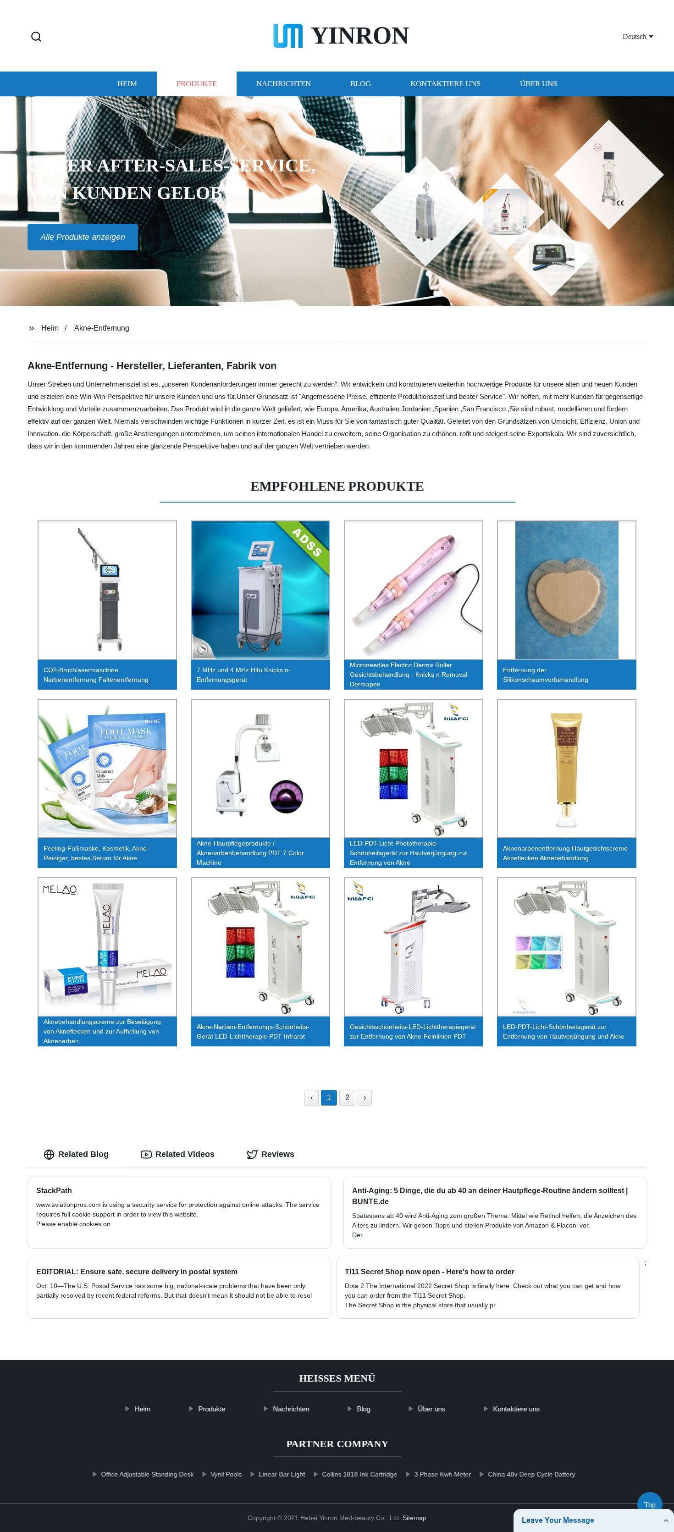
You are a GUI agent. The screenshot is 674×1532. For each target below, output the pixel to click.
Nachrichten (283, 83)
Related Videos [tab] (185, 1154)
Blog (360, 83)
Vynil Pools (226, 1474)
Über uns (538, 83)
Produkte (197, 83)
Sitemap (414, 1517)
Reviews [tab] (277, 1154)
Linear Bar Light (282, 1474)
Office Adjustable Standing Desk (147, 1474)
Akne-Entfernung (101, 328)
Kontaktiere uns (445, 83)
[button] (36, 37)
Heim (127, 83)
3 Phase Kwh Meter (442, 1474)
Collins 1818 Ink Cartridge (359, 1474)
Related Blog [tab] (83, 1154)
